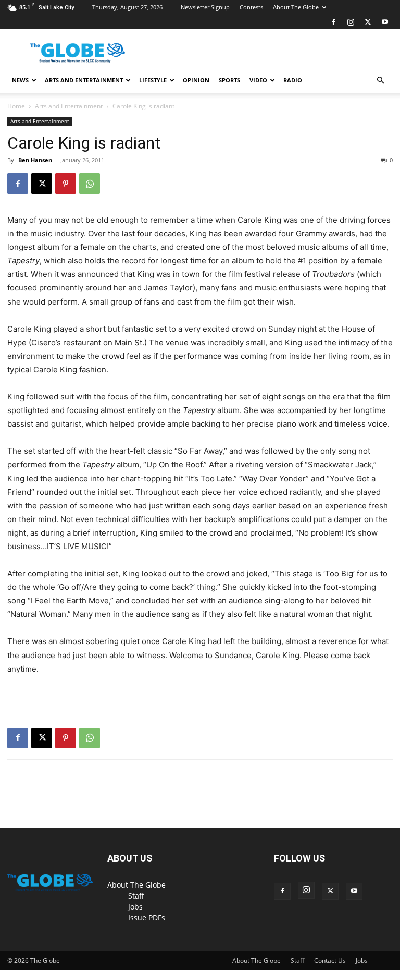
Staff (136, 896)
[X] (368, 22)
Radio (292, 80)
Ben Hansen (35, 160)
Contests (251, 7)
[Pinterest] (65, 183)
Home (16, 106)
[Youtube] (385, 22)
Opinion (196, 80)
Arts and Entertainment (84, 80)
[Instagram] (350, 22)
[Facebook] (333, 22)
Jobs (135, 907)
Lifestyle (153, 80)
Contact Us (330, 960)
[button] (380, 81)
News (20, 80)
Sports (229, 80)
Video (258, 80)
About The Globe (296, 7)
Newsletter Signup (205, 7)
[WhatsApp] (89, 183)
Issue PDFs (146, 918)
